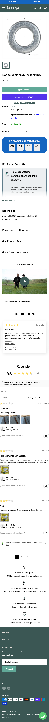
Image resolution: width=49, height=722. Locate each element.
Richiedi (9, 669)
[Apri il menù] (3, 8)
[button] (16, 347)
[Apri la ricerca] (35, 8)
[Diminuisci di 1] (13, 131)
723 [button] (27, 557)
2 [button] (21, 557)
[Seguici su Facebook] (4, 688)
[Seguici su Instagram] (8, 688)
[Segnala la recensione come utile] (46, 436)
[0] (44, 8)
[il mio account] (40, 8)
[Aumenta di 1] (26, 131)
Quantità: (6, 131)
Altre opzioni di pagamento (24, 103)
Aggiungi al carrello (24, 89)
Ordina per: (31, 398)
